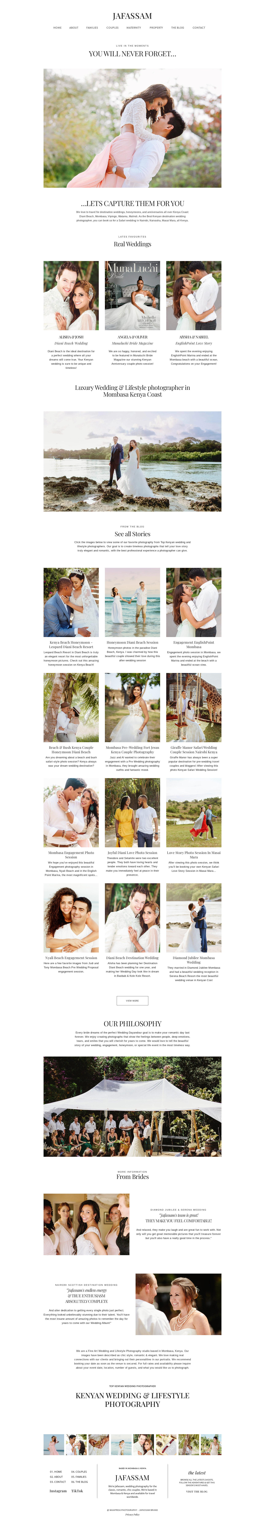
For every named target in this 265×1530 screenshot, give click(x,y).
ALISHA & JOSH (71, 336)
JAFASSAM (132, 1477)
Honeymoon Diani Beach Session (132, 642)
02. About (56, 1477)
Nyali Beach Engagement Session (71, 957)
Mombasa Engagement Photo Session (71, 854)
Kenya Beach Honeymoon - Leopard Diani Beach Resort (71, 644)
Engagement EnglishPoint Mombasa (193, 644)
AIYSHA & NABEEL (193, 336)
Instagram (58, 1490)
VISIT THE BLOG (196, 1491)
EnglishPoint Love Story (194, 343)
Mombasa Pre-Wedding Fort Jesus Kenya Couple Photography (132, 749)
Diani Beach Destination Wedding (132, 957)
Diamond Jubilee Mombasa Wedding (194, 959)
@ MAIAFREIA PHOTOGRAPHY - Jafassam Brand (132, 1510)
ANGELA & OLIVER (132, 336)
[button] (242, 16)
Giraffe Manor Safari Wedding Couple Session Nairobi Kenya (193, 749)
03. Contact (58, 1482)
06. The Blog (79, 1482)
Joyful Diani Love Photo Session (132, 852)
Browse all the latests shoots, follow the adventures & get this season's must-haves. (197, 1482)
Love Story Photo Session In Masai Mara (194, 854)
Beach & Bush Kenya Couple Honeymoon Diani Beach (71, 749)
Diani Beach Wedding (71, 343)
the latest (196, 1472)
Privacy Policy (132, 1514)
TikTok (77, 1490)
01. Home (56, 1471)
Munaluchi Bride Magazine (132, 343)
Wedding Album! (100, 1323)
